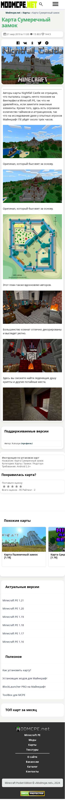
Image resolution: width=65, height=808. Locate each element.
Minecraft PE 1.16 (13, 641)
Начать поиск (41, 4)
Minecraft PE (32, 735)
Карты (32, 744)
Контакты (32, 771)
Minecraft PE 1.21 (13, 600)
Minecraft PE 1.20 (13, 608)
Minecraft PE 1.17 (13, 633)
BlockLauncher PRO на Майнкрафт (24, 686)
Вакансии (32, 761)
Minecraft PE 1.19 (13, 616)
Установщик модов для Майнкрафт (25, 678)
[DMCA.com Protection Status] (32, 793)
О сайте (32, 757)
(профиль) (27, 443)
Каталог (32, 766)
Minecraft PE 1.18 (13, 625)
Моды (32, 740)
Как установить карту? (17, 670)
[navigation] (55, 4)
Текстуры (32, 749)
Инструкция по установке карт (20, 457)
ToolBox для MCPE (14, 695)
